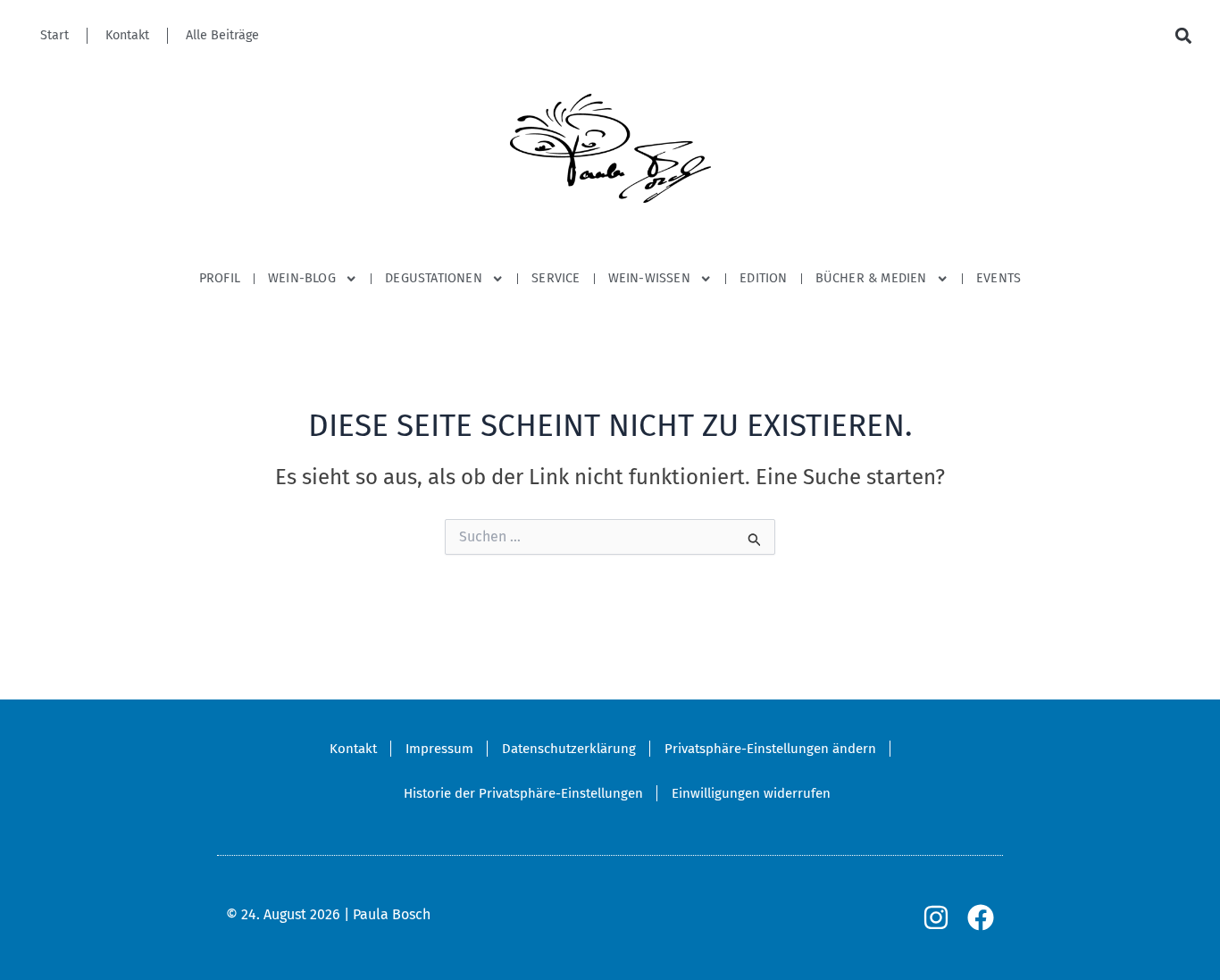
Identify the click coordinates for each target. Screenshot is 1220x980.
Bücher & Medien (871, 278)
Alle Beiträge (222, 35)
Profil (219, 278)
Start (54, 35)
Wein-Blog (302, 278)
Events (998, 278)
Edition (763, 278)
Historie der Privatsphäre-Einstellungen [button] (523, 793)
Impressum (439, 749)
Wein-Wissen (649, 278)
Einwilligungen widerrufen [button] (751, 793)
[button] (1183, 36)
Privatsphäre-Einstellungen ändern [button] (770, 749)
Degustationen (433, 278)
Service (555, 278)
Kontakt (127, 35)
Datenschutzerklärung (569, 749)
